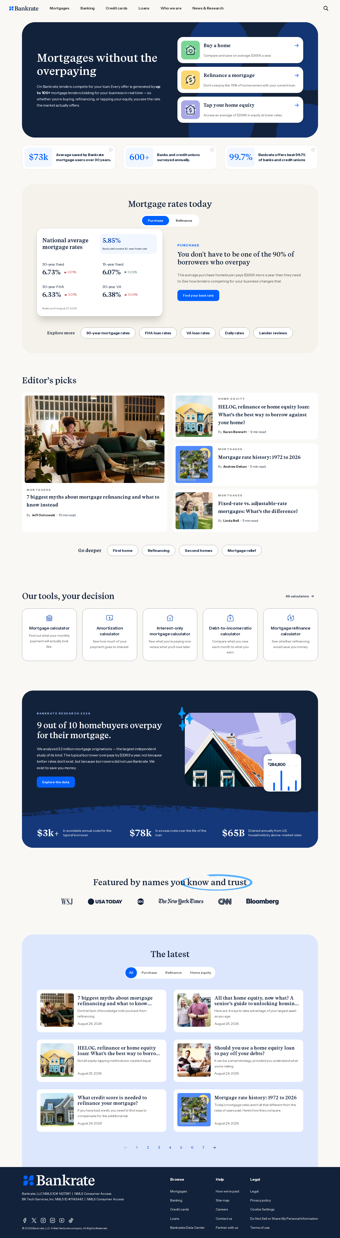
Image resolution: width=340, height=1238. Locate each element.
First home (123, 550)
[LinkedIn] (52, 1220)
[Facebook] (25, 1220)
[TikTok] (71, 1220)
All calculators (297, 596)
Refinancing (159, 550)
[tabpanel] (170, 272)
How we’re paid (227, 1191)
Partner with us (227, 1228)
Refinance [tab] (184, 220)
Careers (222, 1209)
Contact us (224, 1218)
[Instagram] (43, 1220)
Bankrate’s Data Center (187, 1228)
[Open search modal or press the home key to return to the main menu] (326, 8)
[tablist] (170, 221)
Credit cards (179, 1209)
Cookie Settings (262, 1209)
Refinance (173, 973)
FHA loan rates (158, 333)
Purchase (149, 973)
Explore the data (55, 782)
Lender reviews (273, 333)
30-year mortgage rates (108, 333)
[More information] (111, 150)
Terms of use (260, 1228)
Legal (254, 1191)
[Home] (24, 8)
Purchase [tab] (155, 220)
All (131, 973)
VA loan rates (198, 333)
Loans (174, 1218)
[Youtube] (62, 1220)
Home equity (200, 973)
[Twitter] (34, 1220)
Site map (222, 1200)
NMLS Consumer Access (92, 1194)
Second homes (198, 550)
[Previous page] (125, 1147)
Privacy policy (260, 1200)
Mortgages (178, 1191)
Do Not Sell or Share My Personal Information (284, 1218)
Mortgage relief (242, 550)
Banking (176, 1200)
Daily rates (234, 333)
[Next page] (214, 1147)
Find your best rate (198, 295)
